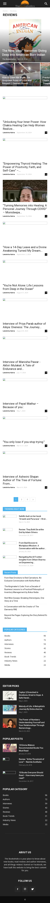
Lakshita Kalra (9, 132)
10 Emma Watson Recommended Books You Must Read (31, 748)
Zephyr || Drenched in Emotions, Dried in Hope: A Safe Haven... (31, 695)
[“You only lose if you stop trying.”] (25, 427)
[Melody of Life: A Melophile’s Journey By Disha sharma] (10, 710)
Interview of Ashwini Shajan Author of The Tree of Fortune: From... (22, 480)
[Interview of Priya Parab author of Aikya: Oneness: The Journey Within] (25, 309)
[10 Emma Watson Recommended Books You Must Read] (10, 748)
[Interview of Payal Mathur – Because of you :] (25, 389)
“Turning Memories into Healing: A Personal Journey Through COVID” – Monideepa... (25, 209)
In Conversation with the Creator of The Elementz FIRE (21, 608)
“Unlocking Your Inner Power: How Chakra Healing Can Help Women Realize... (24, 125)
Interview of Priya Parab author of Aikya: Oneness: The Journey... (24, 325)
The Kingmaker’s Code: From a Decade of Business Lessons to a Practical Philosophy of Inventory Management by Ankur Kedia (24, 589)
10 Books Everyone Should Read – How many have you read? (31, 775)
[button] (46, 4)
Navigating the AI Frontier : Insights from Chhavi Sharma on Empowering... (32, 560)
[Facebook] (17, 889)
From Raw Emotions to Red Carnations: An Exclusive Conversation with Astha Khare (23, 579)
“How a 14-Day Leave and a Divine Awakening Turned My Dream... (25, 249)
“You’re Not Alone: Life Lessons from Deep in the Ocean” (23, 287)
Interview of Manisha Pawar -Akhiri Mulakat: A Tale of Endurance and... (21, 365)
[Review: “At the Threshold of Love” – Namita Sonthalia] (6, 763)
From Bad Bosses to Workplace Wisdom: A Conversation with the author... (32, 546)
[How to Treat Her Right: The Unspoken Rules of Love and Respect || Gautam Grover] (20, 77)
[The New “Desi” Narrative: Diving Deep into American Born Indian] (25, 40)
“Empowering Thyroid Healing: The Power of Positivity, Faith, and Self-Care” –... (25, 167)
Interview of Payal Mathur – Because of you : (20, 405)
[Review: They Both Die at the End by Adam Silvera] (7, 533)
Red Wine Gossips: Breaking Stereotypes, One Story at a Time (24, 599)
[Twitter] (32, 889)
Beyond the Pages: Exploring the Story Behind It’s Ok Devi (25, 616)
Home (5, 11)
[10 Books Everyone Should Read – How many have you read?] (9, 776)
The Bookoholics (9, 59)
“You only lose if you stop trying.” (24, 442)
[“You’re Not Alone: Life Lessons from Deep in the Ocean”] (25, 271)
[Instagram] (25, 889)
